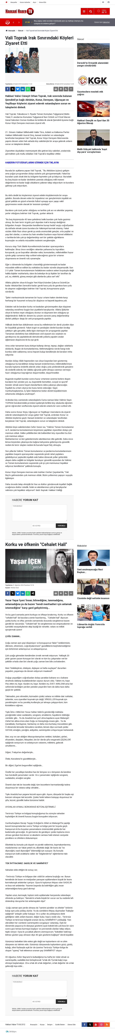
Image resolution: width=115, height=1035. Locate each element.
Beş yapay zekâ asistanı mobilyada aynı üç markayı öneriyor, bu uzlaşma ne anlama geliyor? (58, 22)
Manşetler (14, 2)
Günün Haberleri (25, 2)
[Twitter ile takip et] (90, 1024)
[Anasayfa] (6, 2)
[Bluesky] (17, 89)
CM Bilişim (12, 1032)
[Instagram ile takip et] (101, 1024)
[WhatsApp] (27, 89)
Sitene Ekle (42, 2)
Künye (42, 1025)
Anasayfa (11, 31)
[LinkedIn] (22, 89)
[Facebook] (7, 89)
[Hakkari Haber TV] (19, 11)
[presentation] (13, 22)
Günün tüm (102, 22)
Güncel (20, 31)
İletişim (49, 1025)
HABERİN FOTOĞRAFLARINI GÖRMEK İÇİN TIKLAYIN (32, 162)
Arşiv (34, 2)
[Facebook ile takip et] (84, 1024)
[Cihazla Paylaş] (33, 89)
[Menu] (84, 11)
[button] (61, 89)
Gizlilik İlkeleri (60, 1025)
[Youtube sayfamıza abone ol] (95, 1024)
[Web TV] (103, 2)
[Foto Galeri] (108, 2)
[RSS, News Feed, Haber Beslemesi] (107, 1024)
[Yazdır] (56, 89)
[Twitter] (12, 89)
